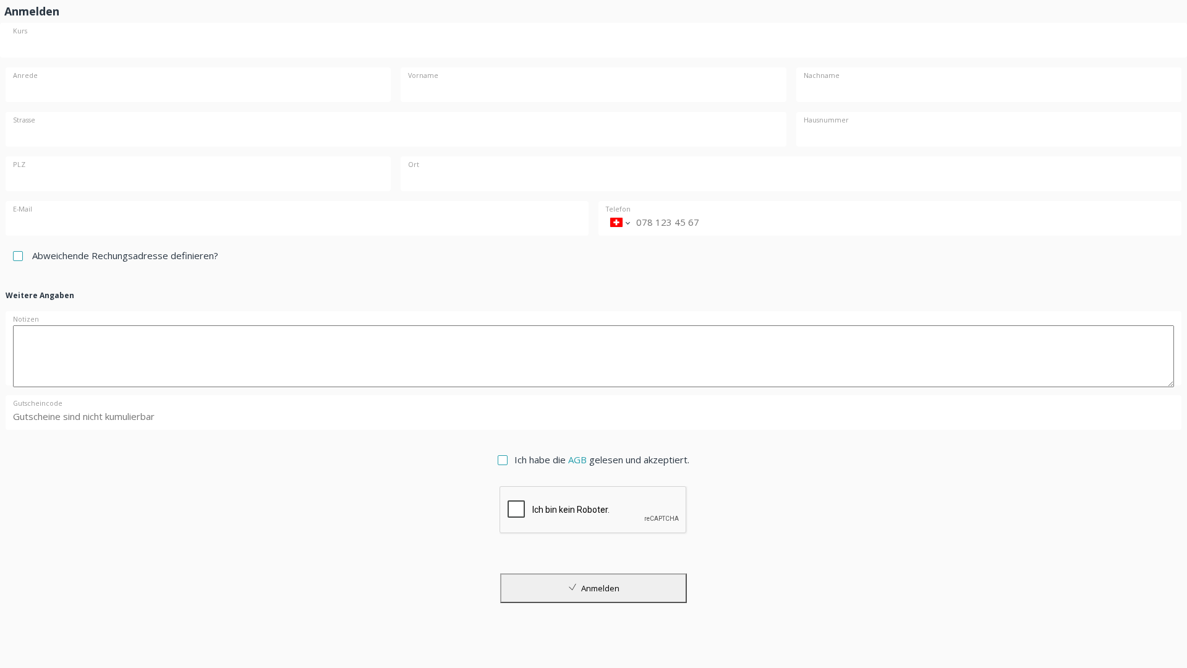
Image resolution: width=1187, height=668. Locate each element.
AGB (577, 459)
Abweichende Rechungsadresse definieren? (125, 255)
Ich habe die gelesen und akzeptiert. (601, 459)
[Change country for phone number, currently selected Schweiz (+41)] (619, 222)
